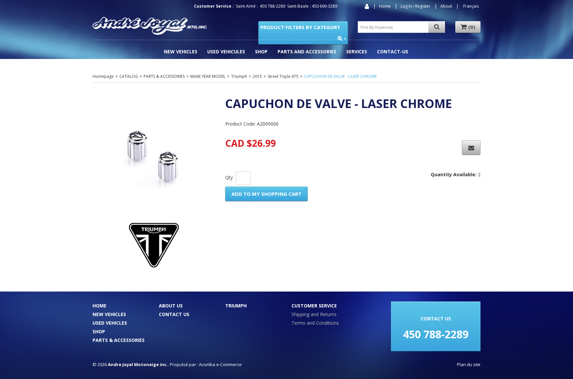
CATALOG (128, 76)
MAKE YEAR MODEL (207, 76)
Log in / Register (415, 6)
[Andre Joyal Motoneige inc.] (150, 26)
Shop (261, 51)
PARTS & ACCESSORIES (164, 76)
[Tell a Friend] (471, 147)
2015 (257, 76)
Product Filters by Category (300, 27)
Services (356, 51)
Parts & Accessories (119, 340)
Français (471, 6)
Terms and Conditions (315, 323)
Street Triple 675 (283, 76)
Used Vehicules (226, 51)
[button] (467, 27)
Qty (229, 177)
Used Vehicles (110, 323)
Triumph (239, 76)
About (446, 6)
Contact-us (392, 51)
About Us (171, 305)
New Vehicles (180, 51)
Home (385, 6)
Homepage (103, 76)
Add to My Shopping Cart (266, 193)
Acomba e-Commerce (220, 364)
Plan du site (468, 364)
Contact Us (174, 314)
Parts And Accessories (307, 51)
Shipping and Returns (314, 314)
